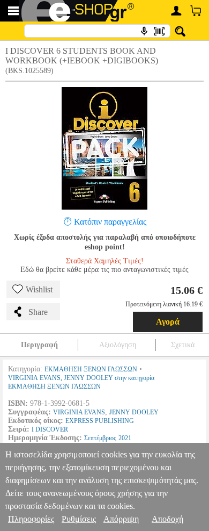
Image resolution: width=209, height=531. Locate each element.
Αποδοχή (167, 518)
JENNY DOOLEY (134, 412)
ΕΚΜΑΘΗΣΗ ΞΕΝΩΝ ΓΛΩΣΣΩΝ (90, 369)
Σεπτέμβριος (100, 438)
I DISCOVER (50, 429)
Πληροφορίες (31, 518)
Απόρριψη (121, 518)
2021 (124, 438)
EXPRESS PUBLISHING (99, 421)
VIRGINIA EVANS (79, 412)
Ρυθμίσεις (79, 518)
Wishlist (39, 289)
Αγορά (168, 321)
